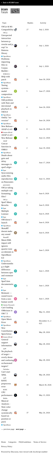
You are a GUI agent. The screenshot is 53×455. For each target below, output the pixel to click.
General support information (6, 342)
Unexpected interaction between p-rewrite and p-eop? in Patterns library (7, 44)
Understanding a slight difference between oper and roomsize (7, 269)
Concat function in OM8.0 (6, 146)
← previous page (7, 429)
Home (3, 442)
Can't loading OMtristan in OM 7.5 (7, 310)
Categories (12, 442)
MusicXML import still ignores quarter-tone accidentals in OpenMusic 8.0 (7, 249)
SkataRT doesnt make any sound (6, 231)
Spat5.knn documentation (7, 284)
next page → (21, 429)
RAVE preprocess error (6, 383)
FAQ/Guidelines (25, 442)
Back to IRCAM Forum (10, 2)
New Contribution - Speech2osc (7, 331)
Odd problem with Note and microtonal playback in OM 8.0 (7, 106)
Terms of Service (39, 442)
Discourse (14, 452)
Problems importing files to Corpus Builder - (5, 65)
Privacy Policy (6, 446)
